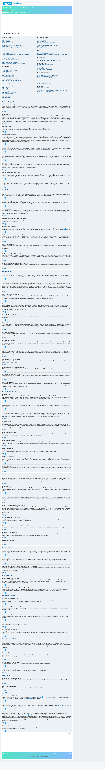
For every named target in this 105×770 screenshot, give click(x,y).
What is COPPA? (5, 40)
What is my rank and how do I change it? (10, 62)
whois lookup (24, 714)
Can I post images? (6, 91)
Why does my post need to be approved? (10, 81)
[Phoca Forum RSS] (9, 10)
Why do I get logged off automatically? (10, 47)
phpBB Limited (38, 697)
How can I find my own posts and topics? (45, 69)
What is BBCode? (5, 87)
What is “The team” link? (42, 47)
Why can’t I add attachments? (8, 76)
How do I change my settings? (8, 53)
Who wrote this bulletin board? (43, 87)
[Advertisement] (37, 22)
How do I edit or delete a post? (8, 69)
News (30, 7)
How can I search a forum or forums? (45, 64)
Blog (33, 7)
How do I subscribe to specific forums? (45, 76)
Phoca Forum (6, 7)
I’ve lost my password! (6, 46)
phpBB (62, 229)
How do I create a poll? (7, 71)
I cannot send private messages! (43, 52)
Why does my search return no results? (45, 65)
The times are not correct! (7, 55)
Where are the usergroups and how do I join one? (47, 42)
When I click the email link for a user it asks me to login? (13, 63)
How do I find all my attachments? (44, 83)
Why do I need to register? (7, 38)
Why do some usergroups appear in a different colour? (48, 45)
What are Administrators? (42, 38)
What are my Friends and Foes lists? (44, 59)
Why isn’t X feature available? (43, 89)
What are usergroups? (41, 41)
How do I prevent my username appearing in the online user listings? (16, 54)
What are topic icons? (6, 97)
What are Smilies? (5, 89)
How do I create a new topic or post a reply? (11, 67)
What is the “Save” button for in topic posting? (11, 80)
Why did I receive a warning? (8, 78)
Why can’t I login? (5, 44)
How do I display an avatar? (7, 61)
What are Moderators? (41, 40)
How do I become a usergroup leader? (45, 44)
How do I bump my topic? (7, 83)
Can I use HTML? (5, 88)
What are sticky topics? (7, 94)
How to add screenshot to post (42, 7)
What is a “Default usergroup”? (43, 46)
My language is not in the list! (8, 58)
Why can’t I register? (6, 41)
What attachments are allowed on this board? (46, 82)
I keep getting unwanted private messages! (45, 53)
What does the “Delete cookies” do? (9, 49)
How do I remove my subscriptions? (44, 77)
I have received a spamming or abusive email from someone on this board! (52, 54)
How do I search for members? (43, 68)
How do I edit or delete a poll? (8, 74)
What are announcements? (7, 93)
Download (25, 7)
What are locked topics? (7, 96)
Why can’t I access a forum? (8, 75)
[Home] (7, 4)
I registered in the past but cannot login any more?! (12, 45)
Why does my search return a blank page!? (45, 67)
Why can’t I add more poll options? (9, 72)
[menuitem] (13, 10)
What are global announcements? (9, 92)
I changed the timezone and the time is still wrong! (12, 57)
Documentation (19, 7)
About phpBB (28, 698)
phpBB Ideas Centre (60, 705)
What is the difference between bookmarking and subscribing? (49, 74)
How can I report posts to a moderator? (10, 79)
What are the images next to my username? (11, 59)
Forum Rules (5, 10)
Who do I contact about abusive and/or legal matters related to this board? (52, 90)
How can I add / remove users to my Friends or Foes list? (48, 60)
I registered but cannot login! (8, 42)
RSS (11, 10)
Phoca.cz (12, 7)
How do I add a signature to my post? (9, 70)
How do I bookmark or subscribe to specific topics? (47, 75)
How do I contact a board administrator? (45, 91)
